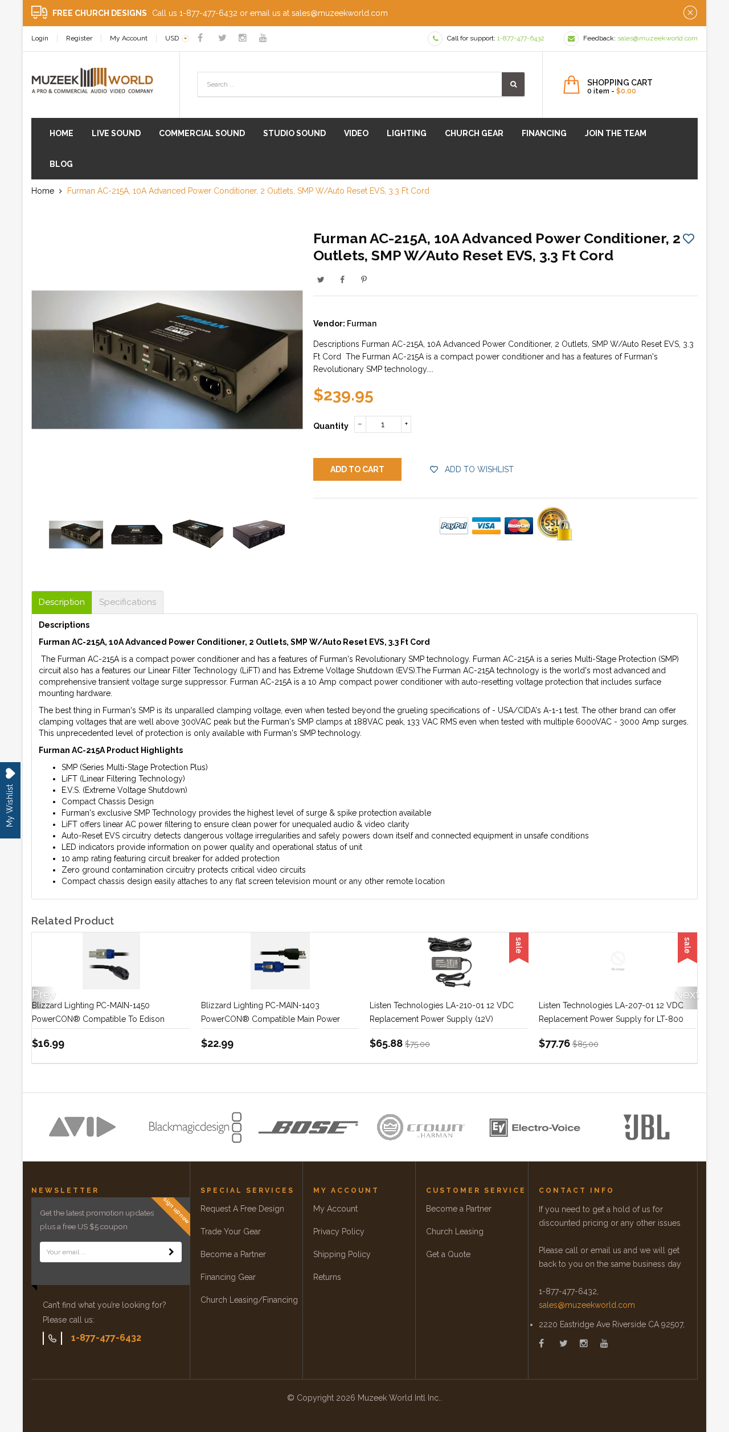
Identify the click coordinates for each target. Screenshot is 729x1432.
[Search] (513, 84)
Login (39, 38)
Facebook (342, 279)
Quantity (331, 426)
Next (685, 994)
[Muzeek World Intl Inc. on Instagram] (243, 37)
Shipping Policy (342, 1254)
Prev (43, 994)
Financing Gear (228, 1277)
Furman (361, 323)
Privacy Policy (338, 1231)
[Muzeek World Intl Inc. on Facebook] (200, 37)
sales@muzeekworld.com (587, 1305)
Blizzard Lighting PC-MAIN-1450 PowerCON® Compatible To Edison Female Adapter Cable (98, 1019)
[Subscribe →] (171, 1252)
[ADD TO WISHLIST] (688, 238)
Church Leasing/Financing (249, 1299)
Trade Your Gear (230, 1231)
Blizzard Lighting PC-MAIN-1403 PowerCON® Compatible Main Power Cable (270, 1019)
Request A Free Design (242, 1208)
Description (62, 602)
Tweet (320, 279)
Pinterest (364, 279)
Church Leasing (455, 1231)
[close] (690, 13)
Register (79, 38)
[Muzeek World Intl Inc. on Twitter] (222, 37)
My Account (129, 38)
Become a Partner (233, 1254)
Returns (327, 1277)
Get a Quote (448, 1254)
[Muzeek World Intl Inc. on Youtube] (263, 37)
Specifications (127, 602)
